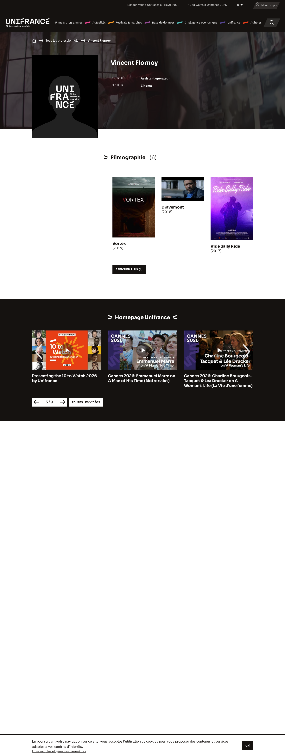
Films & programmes (68, 22)
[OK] (247, 745)
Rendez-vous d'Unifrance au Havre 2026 (153, 5)
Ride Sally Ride (225, 246)
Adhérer (255, 22)
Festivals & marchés (129, 22)
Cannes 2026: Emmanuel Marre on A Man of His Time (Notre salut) (141, 378)
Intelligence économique (201, 22)
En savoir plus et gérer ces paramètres (59, 751)
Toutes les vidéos (86, 402)
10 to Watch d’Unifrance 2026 (207, 5)
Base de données (163, 22)
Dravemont (173, 207)
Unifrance (233, 22)
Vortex (119, 243)
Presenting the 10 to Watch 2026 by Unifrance (64, 378)
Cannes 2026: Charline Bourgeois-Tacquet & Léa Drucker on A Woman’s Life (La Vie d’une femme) (218, 381)
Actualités (99, 22)
